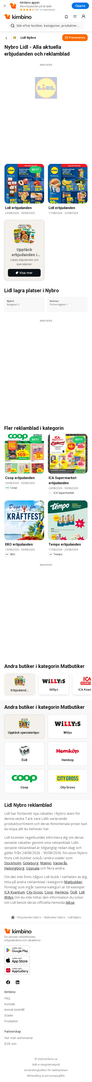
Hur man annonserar (18, 1038)
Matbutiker (73, 882)
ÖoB (73, 892)
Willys (8, 897)
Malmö (45, 863)
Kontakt (9, 1004)
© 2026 (46, 1059)
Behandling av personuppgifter (46, 1076)
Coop (49, 892)
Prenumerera (77, 37)
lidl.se (70, 902)
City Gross (35, 892)
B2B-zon (10, 1044)
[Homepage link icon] (13, 917)
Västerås (60, 863)
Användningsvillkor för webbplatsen (46, 1070)
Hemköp (61, 892)
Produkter (11, 1021)
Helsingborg (14, 868)
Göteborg (31, 863)
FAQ (7, 998)
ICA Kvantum (14, 892)
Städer (8, 1015)
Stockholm (12, 863)
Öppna (80, 6)
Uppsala (32, 868)
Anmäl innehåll (14, 1010)
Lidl (82, 892)
